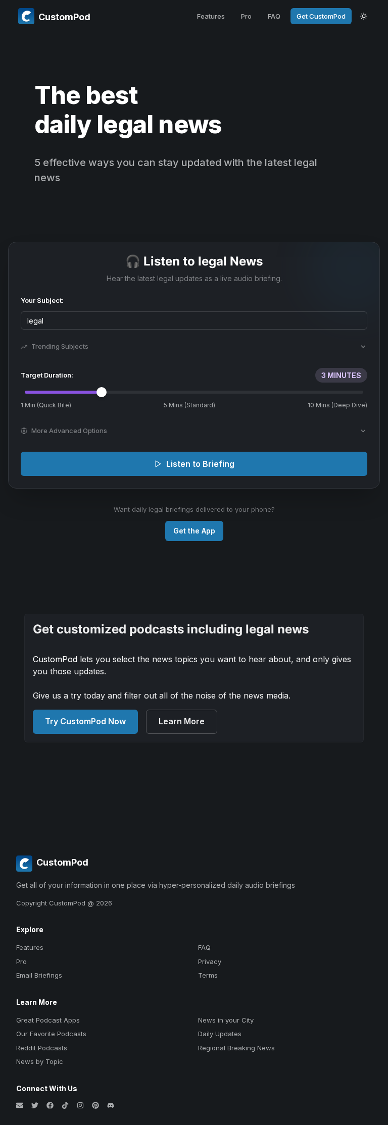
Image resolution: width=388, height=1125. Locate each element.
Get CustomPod (321, 16)
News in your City (226, 1020)
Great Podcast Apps (48, 1020)
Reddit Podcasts (41, 1048)
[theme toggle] (364, 16)
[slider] (101, 392)
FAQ (274, 16)
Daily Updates (219, 1034)
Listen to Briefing (200, 464)
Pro (246, 16)
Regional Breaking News (236, 1048)
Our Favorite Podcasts (51, 1034)
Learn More (182, 721)
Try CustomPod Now (85, 721)
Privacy (209, 961)
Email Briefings (39, 975)
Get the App (194, 530)
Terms (208, 975)
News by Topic (39, 1061)
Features (211, 16)
